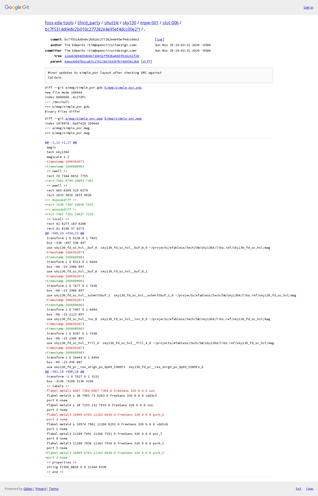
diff (146, 61)
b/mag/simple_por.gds (123, 88)
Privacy (40, 488)
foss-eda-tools (59, 22)
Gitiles (28, 488)
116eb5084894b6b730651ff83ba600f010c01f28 (101, 56)
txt (298, 488)
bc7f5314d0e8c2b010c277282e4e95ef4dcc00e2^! (92, 29)
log (159, 39)
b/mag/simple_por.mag (123, 119)
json (309, 488)
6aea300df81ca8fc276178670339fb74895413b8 (101, 61)
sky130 (129, 22)
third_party (89, 22)
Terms (54, 488)
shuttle (111, 22)
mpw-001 (149, 22)
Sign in (308, 7)
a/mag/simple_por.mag (84, 119)
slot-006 (170, 22)
